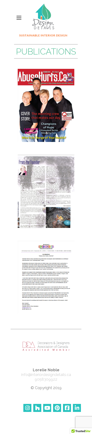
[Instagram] (27, 408)
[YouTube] (47, 408)
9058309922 (46, 379)
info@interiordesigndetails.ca (46, 374)
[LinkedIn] (77, 408)
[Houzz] (37, 408)
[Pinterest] (57, 408)
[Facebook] (67, 408)
